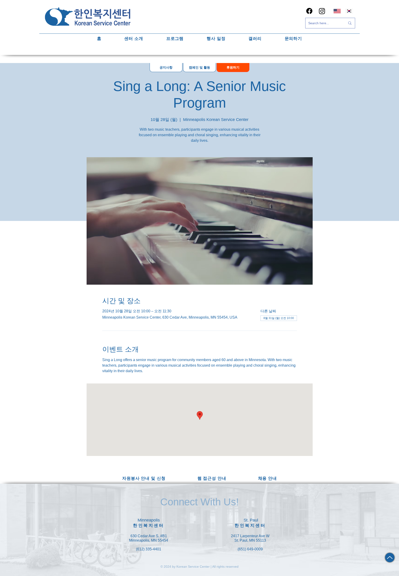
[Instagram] (322, 11)
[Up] (389, 557)
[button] (134, 38)
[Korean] (349, 11)
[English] (337, 11)
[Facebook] (309, 11)
